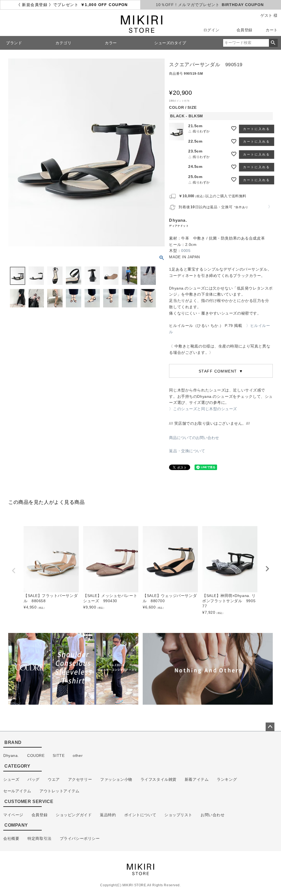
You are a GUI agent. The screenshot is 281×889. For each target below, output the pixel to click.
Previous (13, 570)
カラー (111, 43)
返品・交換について (187, 451)
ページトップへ (270, 727)
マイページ (13, 815)
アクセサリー (80, 779)
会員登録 (244, 30)
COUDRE (35, 755)
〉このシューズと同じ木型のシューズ (203, 409)
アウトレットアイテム (60, 791)
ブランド (14, 43)
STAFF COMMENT (218, 371)
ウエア (54, 779)
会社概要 (11, 838)
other (78, 755)
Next (267, 568)
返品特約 (108, 815)
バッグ (33, 779)
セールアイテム (17, 791)
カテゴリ (63, 43)
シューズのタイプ (170, 43)
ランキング (227, 779)
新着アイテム (197, 779)
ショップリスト (178, 815)
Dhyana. (11, 755)
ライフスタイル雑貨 (158, 779)
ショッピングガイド (74, 815)
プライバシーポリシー (80, 838)
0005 (185, 250)
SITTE (58, 755)
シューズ (11, 779)
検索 (273, 43)
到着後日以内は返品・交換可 (213, 207)
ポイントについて (140, 815)
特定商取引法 (39, 838)
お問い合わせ (212, 815)
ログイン (211, 30)
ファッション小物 (116, 779)
